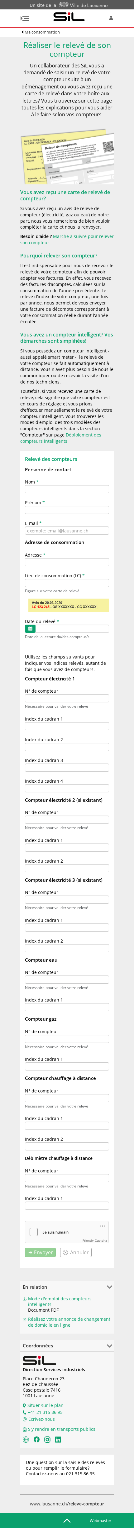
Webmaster (100, 1520)
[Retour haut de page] (67, 1520)
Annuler (79, 1252)
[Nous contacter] (26, 1438)
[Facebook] (37, 1438)
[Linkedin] (58, 1438)
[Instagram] (47, 1438)
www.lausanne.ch (67, 1504)
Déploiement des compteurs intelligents (60, 438)
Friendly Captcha (95, 1240)
